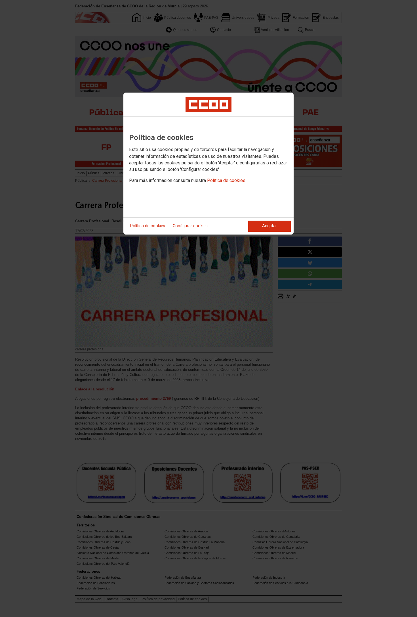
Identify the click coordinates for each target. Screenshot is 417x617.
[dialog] (208, 164)
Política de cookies (226, 180)
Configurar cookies (190, 225)
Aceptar (269, 225)
